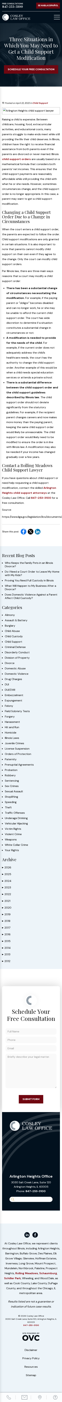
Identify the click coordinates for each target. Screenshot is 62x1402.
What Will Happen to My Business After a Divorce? (30, 587)
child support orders (16, 159)
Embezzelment (14, 695)
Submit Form (31, 1099)
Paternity (11, 759)
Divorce (9, 663)
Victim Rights (13, 829)
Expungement (13, 700)
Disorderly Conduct (17, 652)
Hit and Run (12, 727)
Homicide (10, 732)
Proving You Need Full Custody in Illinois (29, 580)
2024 (6, 881)
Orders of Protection (18, 754)
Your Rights (12, 850)
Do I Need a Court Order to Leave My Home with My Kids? (32, 573)
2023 (6, 887)
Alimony (10, 615)
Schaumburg (48, 1273)
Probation (11, 770)
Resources (31, 1367)
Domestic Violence (16, 674)
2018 (6, 921)
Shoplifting (11, 797)
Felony (9, 706)
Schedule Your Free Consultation (31, 69)
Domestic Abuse (15, 668)
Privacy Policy (31, 1358)
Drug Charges (13, 679)
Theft (8, 807)
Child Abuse (12, 631)
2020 (6, 907)
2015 (6, 941)
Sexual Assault (14, 791)
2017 (6, 927)
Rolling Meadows (26, 1273)
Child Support (40, 103)
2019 (6, 914)
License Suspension (17, 748)
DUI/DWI (10, 690)
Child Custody (14, 636)
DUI (7, 684)
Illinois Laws (12, 738)
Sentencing (12, 780)
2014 (6, 948)
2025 (6, 874)
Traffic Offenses (15, 813)
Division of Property (17, 658)
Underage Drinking (16, 818)
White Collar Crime (16, 845)
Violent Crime (13, 834)
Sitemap (31, 1375)
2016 (6, 934)
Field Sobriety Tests (17, 711)
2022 (6, 894)
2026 (6, 867)
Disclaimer (31, 1350)
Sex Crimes (12, 786)
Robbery (10, 775)
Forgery (10, 716)
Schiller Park (12, 1278)
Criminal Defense (15, 647)
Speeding (11, 802)
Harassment (12, 722)
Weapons (11, 839)
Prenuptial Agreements (19, 764)
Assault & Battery (16, 620)
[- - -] (57, 17)
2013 (6, 954)
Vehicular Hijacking (16, 823)
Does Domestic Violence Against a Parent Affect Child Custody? (31, 596)
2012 (6, 961)
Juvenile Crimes (14, 743)
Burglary (10, 625)
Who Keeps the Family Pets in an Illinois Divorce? (29, 564)
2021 (6, 901)
